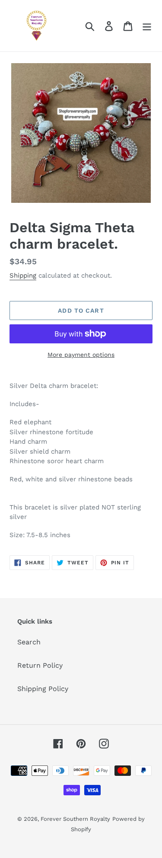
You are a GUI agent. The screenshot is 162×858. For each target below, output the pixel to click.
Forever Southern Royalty (75, 819)
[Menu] (146, 25)
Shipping (23, 275)
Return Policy (40, 665)
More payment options (81, 354)
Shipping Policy (42, 689)
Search (29, 642)
